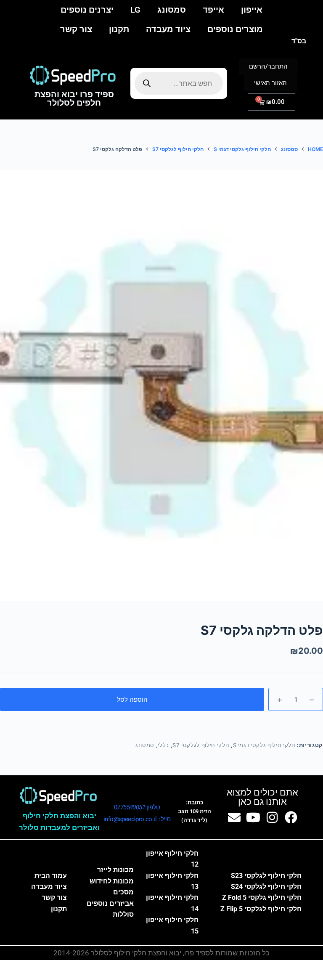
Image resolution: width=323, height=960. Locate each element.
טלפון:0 (137, 807)
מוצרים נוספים (235, 29)
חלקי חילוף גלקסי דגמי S (264, 745)
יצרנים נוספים (87, 10)
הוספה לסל (132, 699)
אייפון (251, 10)
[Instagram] (272, 817)
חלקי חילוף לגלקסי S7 (200, 745)
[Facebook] (291, 817)
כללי (163, 745)
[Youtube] (253, 817)
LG (135, 10)
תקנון (119, 29)
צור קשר (76, 29)
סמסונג (171, 10)
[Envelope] (234, 817)
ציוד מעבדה (168, 29)
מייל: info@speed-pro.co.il (136, 819)
